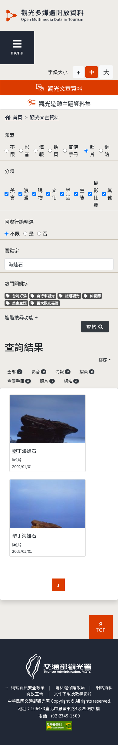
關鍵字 (12, 250)
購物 (40, 193)
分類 (9, 171)
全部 (13, 371)
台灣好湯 (20, 295)
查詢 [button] (92, 326)
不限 (12, 150)
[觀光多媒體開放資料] (55, 15)
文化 (54, 193)
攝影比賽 (95, 193)
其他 (109, 193)
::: (6, 687)
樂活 (68, 193)
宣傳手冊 (73, 150)
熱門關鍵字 (17, 283)
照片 (92, 150)
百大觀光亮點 (47, 302)
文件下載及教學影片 (73, 694)
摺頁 (56, 150)
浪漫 (26, 193)
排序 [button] (103, 360)
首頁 (16, 117)
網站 (106, 150)
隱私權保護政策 (70, 687)
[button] (78, 72)
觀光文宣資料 (44, 117)
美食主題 (20, 302)
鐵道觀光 (73, 295)
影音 (27, 150)
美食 (12, 193)
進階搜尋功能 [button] (20, 317)
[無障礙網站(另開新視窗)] (59, 725)
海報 (41, 150)
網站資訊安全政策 (28, 687)
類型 (9, 135)
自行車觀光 (45, 295)
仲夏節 (96, 295)
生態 (82, 193)
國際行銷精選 (19, 221)
